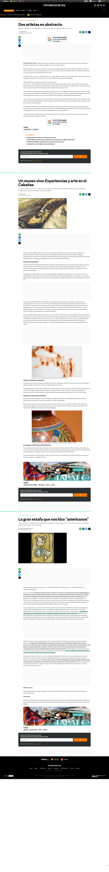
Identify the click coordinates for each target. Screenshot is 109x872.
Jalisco (18, 10)
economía (77, 768)
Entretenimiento (64, 768)
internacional (43, 768)
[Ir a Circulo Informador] (13, 0)
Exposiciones (41, 484)
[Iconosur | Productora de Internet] (6, 775)
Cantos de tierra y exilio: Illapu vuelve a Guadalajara (41, 143)
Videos (30, 10)
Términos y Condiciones (36, 160)
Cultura (20, 20)
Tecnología (56, 768)
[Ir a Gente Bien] (20, 0)
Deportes (50, 768)
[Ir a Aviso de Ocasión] (45, 758)
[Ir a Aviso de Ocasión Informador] (6, 0)
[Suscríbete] (102, 0)
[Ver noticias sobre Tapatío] (57, 462)
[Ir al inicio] (19, 5)
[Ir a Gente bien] (64, 758)
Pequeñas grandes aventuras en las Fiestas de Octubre (41, 137)
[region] (54, 869)
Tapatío (52, 484)
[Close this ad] (108, 865)
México (23, 10)
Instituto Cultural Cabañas (30, 484)
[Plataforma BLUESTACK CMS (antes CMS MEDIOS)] (11, 775)
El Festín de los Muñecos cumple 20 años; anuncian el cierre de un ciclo (45, 141)
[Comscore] (101, 775)
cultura (71, 768)
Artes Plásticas (27, 129)
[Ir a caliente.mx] (86, 0)
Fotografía (35, 129)
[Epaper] (93, 0)
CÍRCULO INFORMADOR (35, 14)
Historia (26, 729)
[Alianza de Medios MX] (95, 775)
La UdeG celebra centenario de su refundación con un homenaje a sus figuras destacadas (50, 139)
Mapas (40, 729)
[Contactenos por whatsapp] (104, 5)
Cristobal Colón (33, 729)
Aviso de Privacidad (47, 776)
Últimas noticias (9, 10)
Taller (47, 484)
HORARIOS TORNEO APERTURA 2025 (16, 14)
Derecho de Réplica (54, 776)
